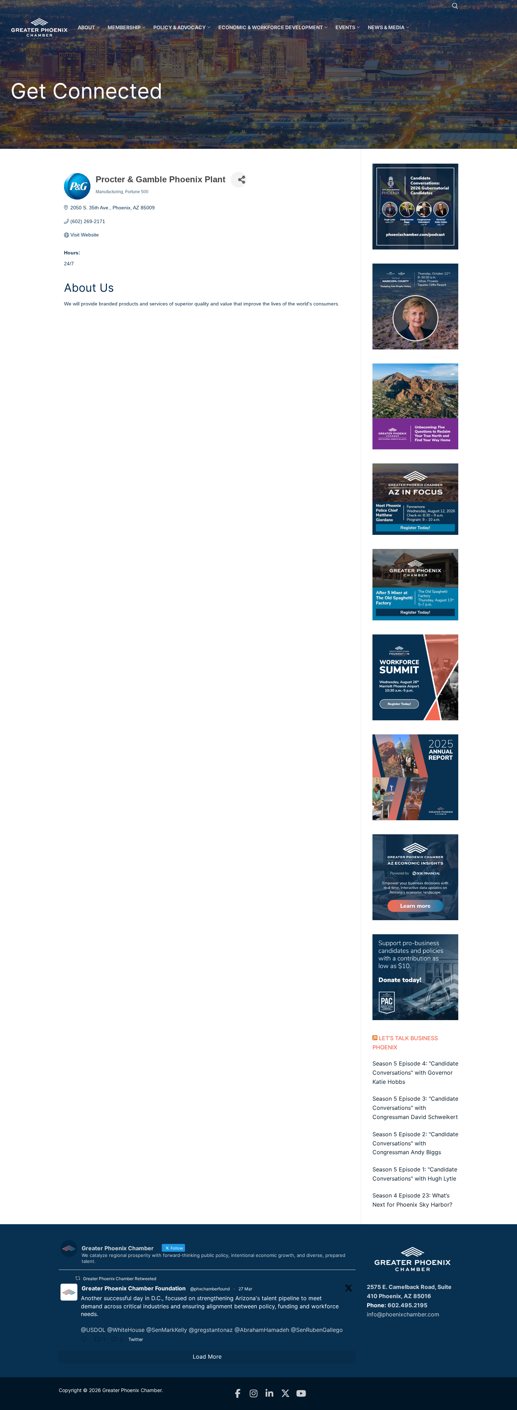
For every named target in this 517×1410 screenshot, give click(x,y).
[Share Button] (239, 180)
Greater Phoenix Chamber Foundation (134, 1288)
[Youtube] (301, 1394)
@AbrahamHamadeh (262, 1329)
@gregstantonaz (211, 1329)
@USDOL (93, 1329)
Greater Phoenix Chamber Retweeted (119, 1278)
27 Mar (245, 1288)
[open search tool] (455, 6)
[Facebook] (238, 1394)
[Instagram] (254, 1394)
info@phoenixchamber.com (403, 1314)
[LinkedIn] (269, 1394)
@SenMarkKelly (166, 1329)
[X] (285, 1394)
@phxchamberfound (210, 1288)
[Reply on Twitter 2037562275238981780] (85, 1340)
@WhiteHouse (126, 1329)
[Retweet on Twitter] (77, 1278)
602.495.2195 (407, 1305)
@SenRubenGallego (317, 1329)
